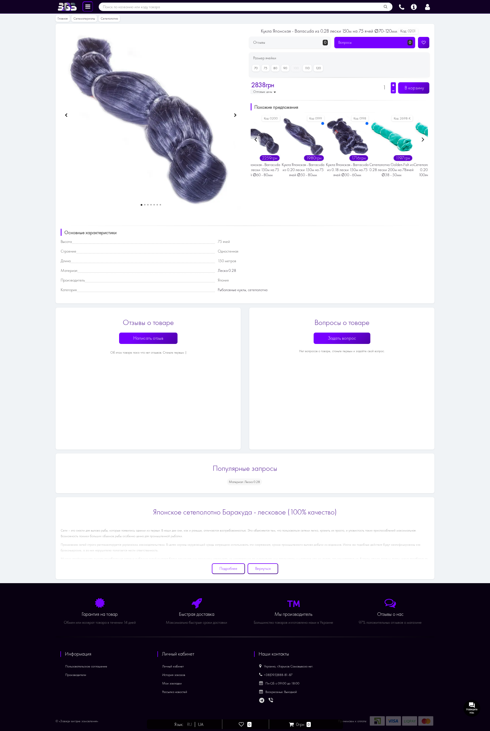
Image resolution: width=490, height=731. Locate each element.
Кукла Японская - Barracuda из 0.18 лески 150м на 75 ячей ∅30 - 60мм (317, 169)
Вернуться (263, 568)
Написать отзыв (148, 338)
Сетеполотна (109, 18)
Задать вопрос (342, 338)
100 (296, 68)
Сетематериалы (84, 18)
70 (256, 68)
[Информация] (414, 6)
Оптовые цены (263, 92)
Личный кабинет (173, 666)
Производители (75, 675)
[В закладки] (423, 42)
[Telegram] (262, 700)
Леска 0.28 (227, 270)
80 (275, 68)
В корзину (414, 88)
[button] (141, 205)
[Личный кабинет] (427, 6)
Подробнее (228, 568)
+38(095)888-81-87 (278, 675)
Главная (63, 18)
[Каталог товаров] (87, 6)
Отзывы (289, 42)
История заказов (173, 675)
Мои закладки (172, 683)
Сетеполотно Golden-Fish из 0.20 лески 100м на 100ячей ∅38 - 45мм (405, 169)
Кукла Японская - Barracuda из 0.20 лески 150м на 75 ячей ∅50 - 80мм (273, 169)
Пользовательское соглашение (86, 666)
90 (285, 68)
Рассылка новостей (174, 692)
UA (200, 724)
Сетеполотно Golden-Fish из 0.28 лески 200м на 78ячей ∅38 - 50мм (361, 169)
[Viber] (271, 700)
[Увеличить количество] (393, 85)
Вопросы (374, 42)
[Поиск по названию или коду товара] (385, 7)
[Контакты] (401, 6)
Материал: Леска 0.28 (244, 482)
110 (307, 68)
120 (318, 68)
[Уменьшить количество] (393, 91)
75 (265, 68)
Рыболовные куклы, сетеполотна (242, 289)
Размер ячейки (264, 58)
